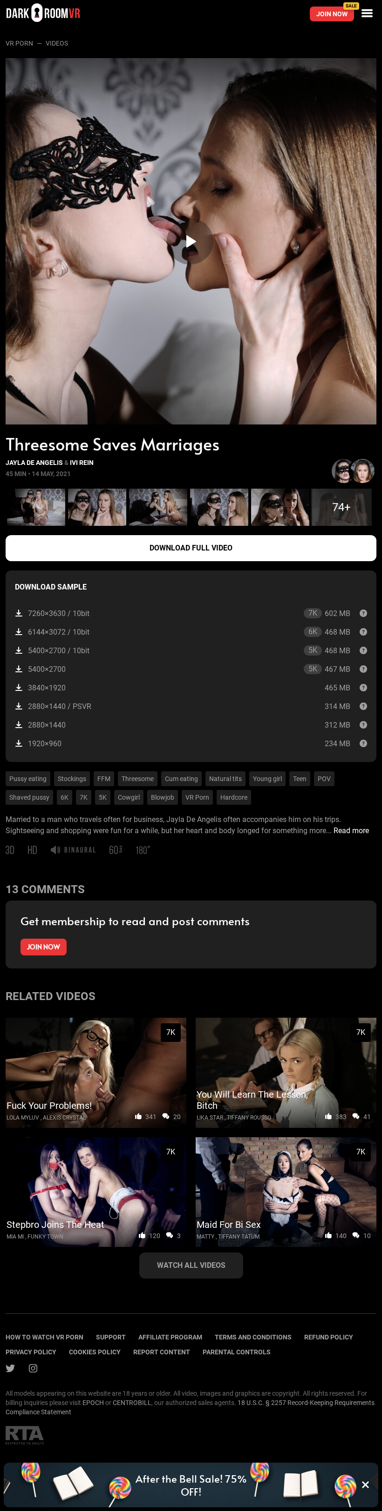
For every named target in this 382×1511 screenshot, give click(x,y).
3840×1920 (189, 687)
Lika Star (210, 1117)
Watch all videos (191, 1265)
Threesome (138, 778)
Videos (57, 43)
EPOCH (93, 1402)
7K (84, 797)
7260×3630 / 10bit (189, 613)
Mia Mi (15, 1236)
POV (324, 778)
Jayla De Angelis (34, 462)
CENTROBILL (132, 1402)
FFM (103, 778)
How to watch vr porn (44, 1337)
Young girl (267, 778)
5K (103, 797)
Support (111, 1337)
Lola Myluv (23, 1117)
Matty (205, 1236)
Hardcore (233, 797)
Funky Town (45, 1236)
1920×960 (189, 743)
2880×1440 (189, 725)
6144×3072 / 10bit (189, 631)
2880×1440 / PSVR (189, 706)
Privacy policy (31, 1352)
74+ (341, 507)
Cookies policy (95, 1352)
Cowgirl (129, 797)
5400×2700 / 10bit (189, 650)
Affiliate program (170, 1337)
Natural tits (225, 778)
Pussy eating (28, 778)
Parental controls (237, 1352)
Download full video (191, 547)
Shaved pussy (29, 797)
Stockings (72, 778)
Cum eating (181, 778)
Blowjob (162, 797)
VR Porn (19, 43)
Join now (335, 12)
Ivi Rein (82, 462)
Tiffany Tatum (238, 1236)
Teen (300, 778)
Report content (161, 1352)
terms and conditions (253, 1337)
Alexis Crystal (64, 1117)
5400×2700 (189, 669)
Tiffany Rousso (249, 1117)
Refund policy (328, 1337)
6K (64, 797)
